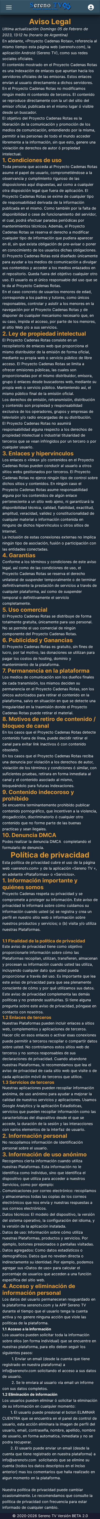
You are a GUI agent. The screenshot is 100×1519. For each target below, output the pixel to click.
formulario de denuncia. (23, 847)
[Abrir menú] (9, 7)
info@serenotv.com (19, 1370)
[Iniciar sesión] (91, 7)
